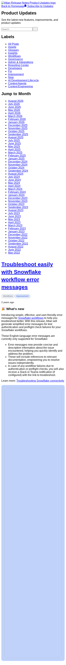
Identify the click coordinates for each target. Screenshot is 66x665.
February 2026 (17, 119)
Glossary (13, 50)
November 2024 (17, 164)
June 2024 (14, 179)
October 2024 (16, 167)
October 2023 (16, 204)
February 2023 (17, 228)
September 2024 (18, 170)
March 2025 (15, 152)
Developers (15, 68)
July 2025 (14, 140)
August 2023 (15, 210)
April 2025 (14, 149)
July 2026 (14, 104)
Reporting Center (18, 65)
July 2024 (14, 176)
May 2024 (14, 182)
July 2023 (14, 213)
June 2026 (14, 107)
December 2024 (17, 161)
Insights (12, 53)
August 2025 (15, 137)
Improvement (16, 74)
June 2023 (14, 216)
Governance (15, 59)
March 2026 (15, 116)
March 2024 (15, 189)
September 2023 (18, 207)
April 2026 (14, 113)
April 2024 (14, 186)
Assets (12, 47)
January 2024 (16, 195)
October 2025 (16, 131)
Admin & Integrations (20, 62)
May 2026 (14, 110)
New (11, 77)
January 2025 (16, 158)
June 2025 (14, 143)
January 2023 (16, 231)
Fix (10, 71)
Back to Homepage (12, 6)
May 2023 (14, 219)
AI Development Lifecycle (23, 80)
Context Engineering (20, 86)
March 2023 (15, 225)
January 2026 (16, 122)
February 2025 (17, 155)
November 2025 (17, 128)
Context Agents (17, 83)
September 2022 (18, 243)
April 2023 (14, 222)
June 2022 (14, 249)
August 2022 (15, 246)
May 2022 (14, 252)
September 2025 (18, 134)
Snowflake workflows (30, 318)
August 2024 (15, 173)
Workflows (14, 56)
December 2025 (17, 125)
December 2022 (17, 234)
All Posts (13, 44)
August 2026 (15, 101)
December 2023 (17, 198)
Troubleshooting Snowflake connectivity (40, 380)
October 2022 (16, 240)
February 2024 (17, 192)
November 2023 (17, 201)
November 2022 (17, 237)
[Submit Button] (35, 29)
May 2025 (14, 146)
